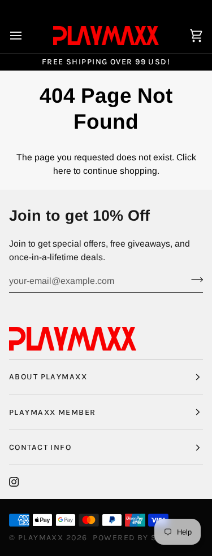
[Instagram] (14, 482)
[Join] (193, 279)
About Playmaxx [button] (48, 377)
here (62, 171)
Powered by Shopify (140, 537)
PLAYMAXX (40, 537)
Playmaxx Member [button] (52, 412)
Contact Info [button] (40, 447)
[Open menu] (26, 36)
